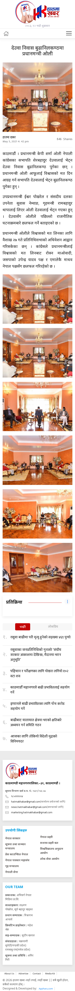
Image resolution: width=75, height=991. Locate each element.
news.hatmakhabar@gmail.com (29, 807)
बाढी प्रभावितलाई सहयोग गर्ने (40, 690)
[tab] (23, 627)
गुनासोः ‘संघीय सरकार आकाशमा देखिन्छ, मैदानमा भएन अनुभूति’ (35, 655)
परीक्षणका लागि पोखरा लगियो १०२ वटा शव (39, 673)
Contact (37, 973)
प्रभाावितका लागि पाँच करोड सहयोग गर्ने (37, 706)
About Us (9, 973)
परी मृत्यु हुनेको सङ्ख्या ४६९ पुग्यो (40, 637)
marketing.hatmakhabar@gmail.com (31, 812)
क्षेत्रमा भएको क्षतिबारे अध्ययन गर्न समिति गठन (36, 722)
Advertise (23, 973)
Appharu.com (46, 988)
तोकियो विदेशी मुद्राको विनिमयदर (33, 738)
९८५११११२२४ (17, 796)
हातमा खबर (9, 137)
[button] (68, 33)
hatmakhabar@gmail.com (25, 802)
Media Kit (50, 973)
